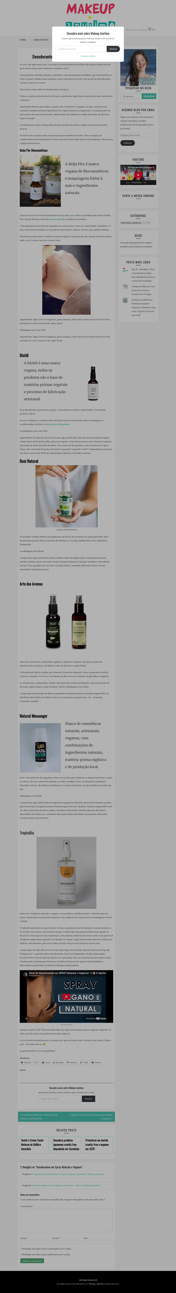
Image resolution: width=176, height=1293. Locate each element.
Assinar (113, 49)
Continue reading (88, 56)
